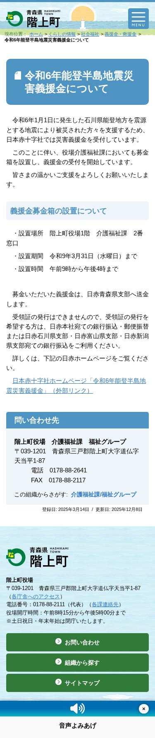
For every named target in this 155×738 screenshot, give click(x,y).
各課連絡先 (105, 604)
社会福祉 (90, 33)
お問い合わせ (82, 642)
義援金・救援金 (120, 33)
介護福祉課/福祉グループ (103, 494)
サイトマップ (82, 683)
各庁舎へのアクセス (36, 596)
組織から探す (82, 662)
